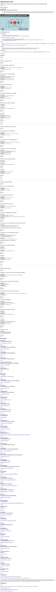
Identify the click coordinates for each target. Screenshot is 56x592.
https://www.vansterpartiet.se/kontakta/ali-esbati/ (10, 485)
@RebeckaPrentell (3, 491)
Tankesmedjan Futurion (18, 39)
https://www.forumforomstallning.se (5, 382)
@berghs (1, 456)
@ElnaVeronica (2, 440)
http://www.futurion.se (8, 559)
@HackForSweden (3, 542)
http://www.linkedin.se (3, 417)
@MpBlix (1, 497)
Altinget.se (13, 48)
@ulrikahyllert (2, 348)
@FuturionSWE (36, 43)
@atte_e (1, 571)
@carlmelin (2, 565)
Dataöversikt (15, 589)
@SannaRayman (2, 530)
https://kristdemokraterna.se (8, 514)
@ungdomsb (2, 468)
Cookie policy (12, 589)
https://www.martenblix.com (7, 497)
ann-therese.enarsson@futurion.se (38, 51)
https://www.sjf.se (6, 348)
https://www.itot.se (3, 354)
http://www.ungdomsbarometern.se (9, 468)
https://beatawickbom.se (6, 536)
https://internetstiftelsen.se (6, 364)
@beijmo (1, 370)
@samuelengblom (2, 462)
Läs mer (1, 344)
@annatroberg (2, 405)
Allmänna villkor (2, 589)
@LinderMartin (2, 411)
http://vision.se (7, 440)
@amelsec (1, 364)
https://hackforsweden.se (9, 542)
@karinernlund (2, 434)
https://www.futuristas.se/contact (9, 376)
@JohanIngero (2, 514)
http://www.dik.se (6, 405)
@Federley (1, 479)
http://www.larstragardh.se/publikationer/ (6, 450)
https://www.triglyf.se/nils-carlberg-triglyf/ (10, 520)
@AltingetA (2, 548)
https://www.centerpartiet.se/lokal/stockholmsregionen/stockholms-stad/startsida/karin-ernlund (17, 434)
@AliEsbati (2, 485)
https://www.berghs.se (6, 456)
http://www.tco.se (7, 462)
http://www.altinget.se (8, 530)
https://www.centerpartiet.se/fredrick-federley (9, 479)
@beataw (1, 536)
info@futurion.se (18, 576)
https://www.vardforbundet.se (10, 491)
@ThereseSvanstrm (3, 399)
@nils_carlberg (2, 520)
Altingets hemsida (6, 40)
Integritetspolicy (7, 589)
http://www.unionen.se (8, 411)
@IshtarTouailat (2, 376)
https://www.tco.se (8, 399)
